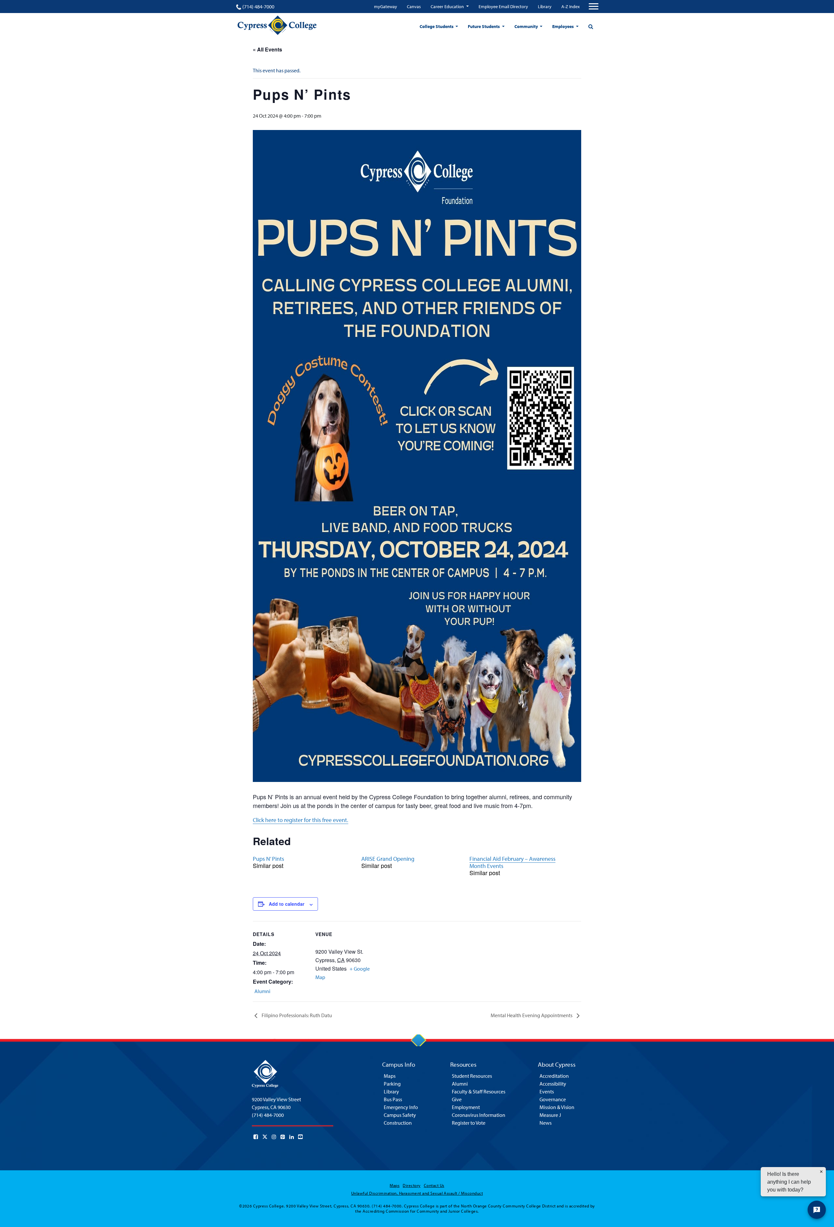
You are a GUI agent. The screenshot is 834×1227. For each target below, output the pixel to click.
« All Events (267, 49)
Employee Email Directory (503, 6)
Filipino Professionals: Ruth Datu (296, 1015)
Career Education (448, 6)
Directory (411, 1185)
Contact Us (434, 1185)
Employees (563, 26)
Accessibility (552, 1083)
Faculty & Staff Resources (478, 1091)
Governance (552, 1099)
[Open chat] (817, 1210)
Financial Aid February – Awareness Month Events (512, 862)
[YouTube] (300, 1136)
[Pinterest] (282, 1136)
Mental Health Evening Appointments (532, 1015)
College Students (437, 26)
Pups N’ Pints (268, 858)
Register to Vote (468, 1122)
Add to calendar (286, 904)
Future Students (484, 26)
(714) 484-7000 (258, 6)
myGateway (385, 6)
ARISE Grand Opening (387, 858)
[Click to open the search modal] (590, 26)
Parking (392, 1083)
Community (526, 26)
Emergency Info (401, 1107)
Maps (389, 1076)
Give (457, 1099)
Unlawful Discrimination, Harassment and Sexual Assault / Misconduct (417, 1193)
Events (546, 1091)
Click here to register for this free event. (300, 820)
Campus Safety (400, 1115)
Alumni (262, 991)
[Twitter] (264, 1136)
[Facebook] (255, 1136)
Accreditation (554, 1076)
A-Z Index (570, 6)
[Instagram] (274, 1136)
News (545, 1122)
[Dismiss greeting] (821, 1171)
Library (545, 6)
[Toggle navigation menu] (593, 6)
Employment (466, 1107)
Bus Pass (393, 1099)
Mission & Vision (556, 1107)
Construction (398, 1122)
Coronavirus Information (478, 1115)
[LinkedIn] (291, 1136)
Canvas (414, 6)
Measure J (550, 1115)
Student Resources (472, 1076)
